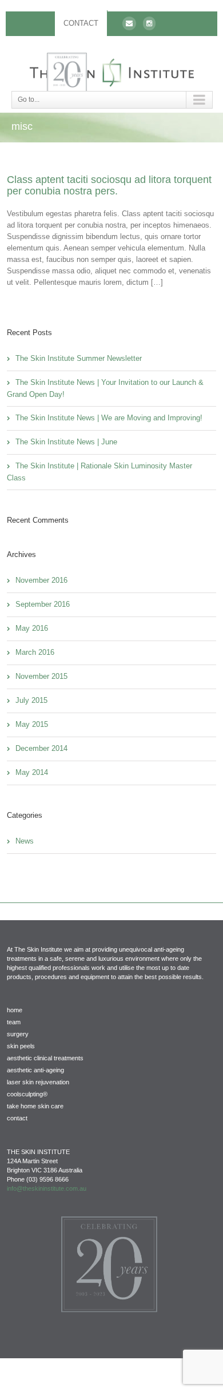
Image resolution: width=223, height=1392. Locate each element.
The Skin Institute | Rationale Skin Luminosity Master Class (99, 472)
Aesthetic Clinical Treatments (45, 1058)
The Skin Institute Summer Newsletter (78, 358)
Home (14, 1010)
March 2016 (34, 652)
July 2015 (31, 700)
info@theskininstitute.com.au (46, 1188)
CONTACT (80, 23)
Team (14, 1022)
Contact (17, 1118)
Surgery (18, 1034)
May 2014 (31, 772)
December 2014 (41, 748)
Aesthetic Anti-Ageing (35, 1070)
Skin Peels (21, 1046)
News (24, 841)
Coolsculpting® (27, 1094)
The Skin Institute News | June (66, 442)
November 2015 (41, 676)
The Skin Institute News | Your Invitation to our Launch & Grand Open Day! (105, 388)
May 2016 (31, 628)
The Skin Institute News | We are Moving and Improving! (108, 417)
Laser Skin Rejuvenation (38, 1082)
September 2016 (42, 604)
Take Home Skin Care (35, 1106)
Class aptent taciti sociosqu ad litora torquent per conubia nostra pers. (109, 185)
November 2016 (41, 580)
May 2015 (31, 724)
